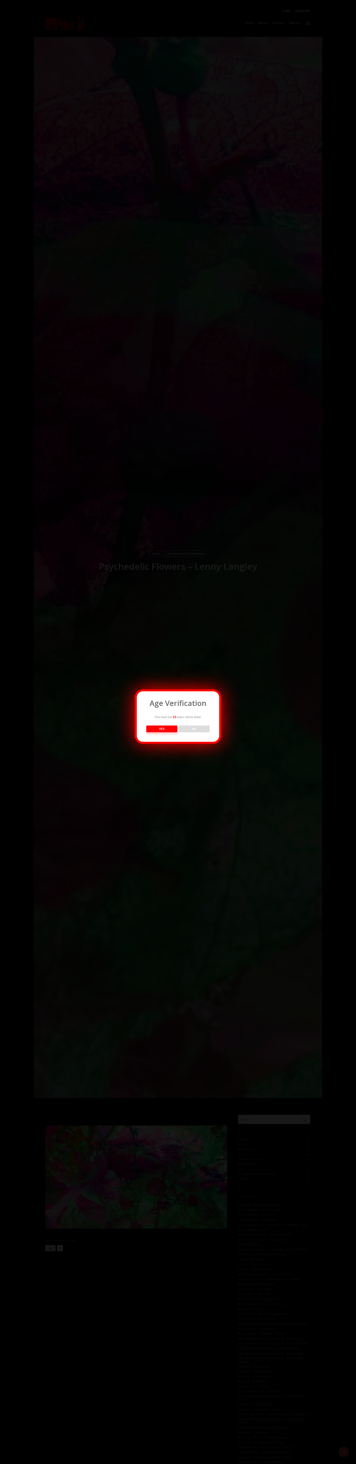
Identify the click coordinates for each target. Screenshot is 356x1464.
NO (194, 728)
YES (162, 728)
